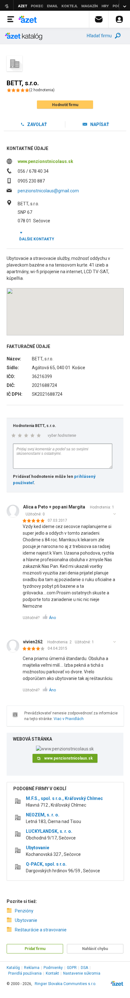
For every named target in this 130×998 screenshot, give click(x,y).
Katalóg (13, 967)
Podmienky (53, 967)
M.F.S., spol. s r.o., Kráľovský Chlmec (64, 798)
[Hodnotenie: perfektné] (35, 521)
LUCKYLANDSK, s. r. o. (49, 831)
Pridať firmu (35, 949)
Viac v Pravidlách (69, 719)
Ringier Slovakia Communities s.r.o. (65, 984)
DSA (84, 967)
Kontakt (52, 973)
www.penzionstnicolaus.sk (45, 161)
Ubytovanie (37, 847)
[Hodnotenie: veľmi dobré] (35, 649)
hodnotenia (42, 90)
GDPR (72, 967)
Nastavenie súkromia (81, 973)
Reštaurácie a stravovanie (41, 929)
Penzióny (24, 910)
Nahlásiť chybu (95, 949)
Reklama (31, 967)
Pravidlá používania (25, 973)
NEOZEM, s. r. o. (42, 814)
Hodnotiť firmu (65, 105)
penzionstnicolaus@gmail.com (48, 190)
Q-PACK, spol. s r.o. (46, 864)
